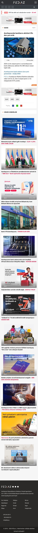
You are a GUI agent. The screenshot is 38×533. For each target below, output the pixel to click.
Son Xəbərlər (4, 500)
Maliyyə (15, 500)
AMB (12, 99)
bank (6, 99)
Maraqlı (27, 503)
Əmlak (15, 505)
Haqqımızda (28, 508)
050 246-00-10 (7, 517)
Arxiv (14, 508)
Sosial (14, 503)
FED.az (6, 76)
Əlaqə (2, 508)
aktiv (17, 99)
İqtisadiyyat (4, 503)
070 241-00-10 (6, 514)
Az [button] (34, 7)
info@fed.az (6, 520)
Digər (26, 505)
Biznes (26, 500)
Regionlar (3, 505)
